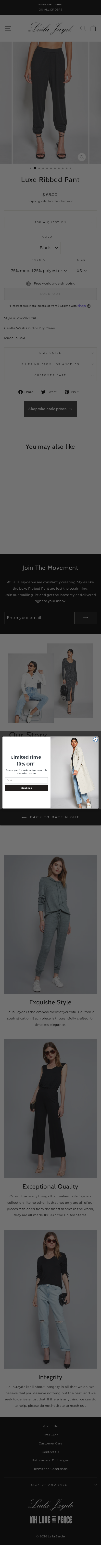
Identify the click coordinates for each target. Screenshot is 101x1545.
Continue (26, 788)
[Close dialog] (95, 740)
